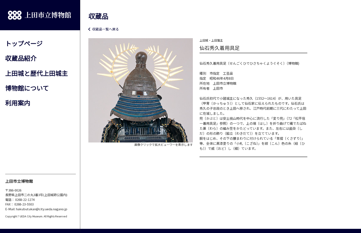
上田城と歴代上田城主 (36, 73)
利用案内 (17, 102)
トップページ (24, 43)
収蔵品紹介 (21, 58)
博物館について (27, 87)
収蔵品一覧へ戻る (105, 28)
